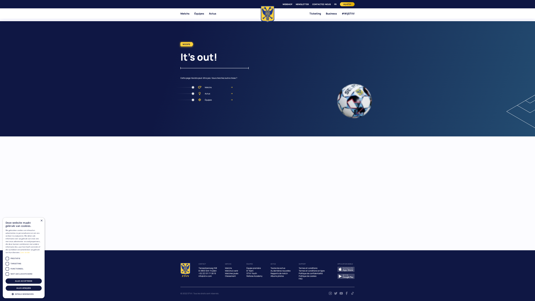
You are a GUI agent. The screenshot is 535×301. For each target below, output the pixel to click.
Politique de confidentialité (311, 273)
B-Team (249, 270)
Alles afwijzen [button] (23, 288)
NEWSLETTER (302, 4)
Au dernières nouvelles (280, 270)
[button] (24, 294)
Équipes (199, 13)
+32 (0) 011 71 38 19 (207, 273)
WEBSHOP (287, 4)
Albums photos (277, 276)
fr (335, 4)
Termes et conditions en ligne (312, 270)
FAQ (300, 278)
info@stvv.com (205, 276)
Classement (230, 276)
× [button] (41, 221)
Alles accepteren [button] (23, 281)
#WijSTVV (348, 13)
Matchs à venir (231, 270)
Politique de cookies (307, 276)
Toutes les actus (278, 268)
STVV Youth (251, 273)
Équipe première (253, 268)
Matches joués (231, 273)
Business (331, 13)
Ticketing (315, 13)
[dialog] (24, 258)
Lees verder (25, 252)
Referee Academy (254, 276)
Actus (212, 13)
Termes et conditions (308, 268)
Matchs (184, 13)
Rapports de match (279, 273)
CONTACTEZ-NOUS (321, 4)
